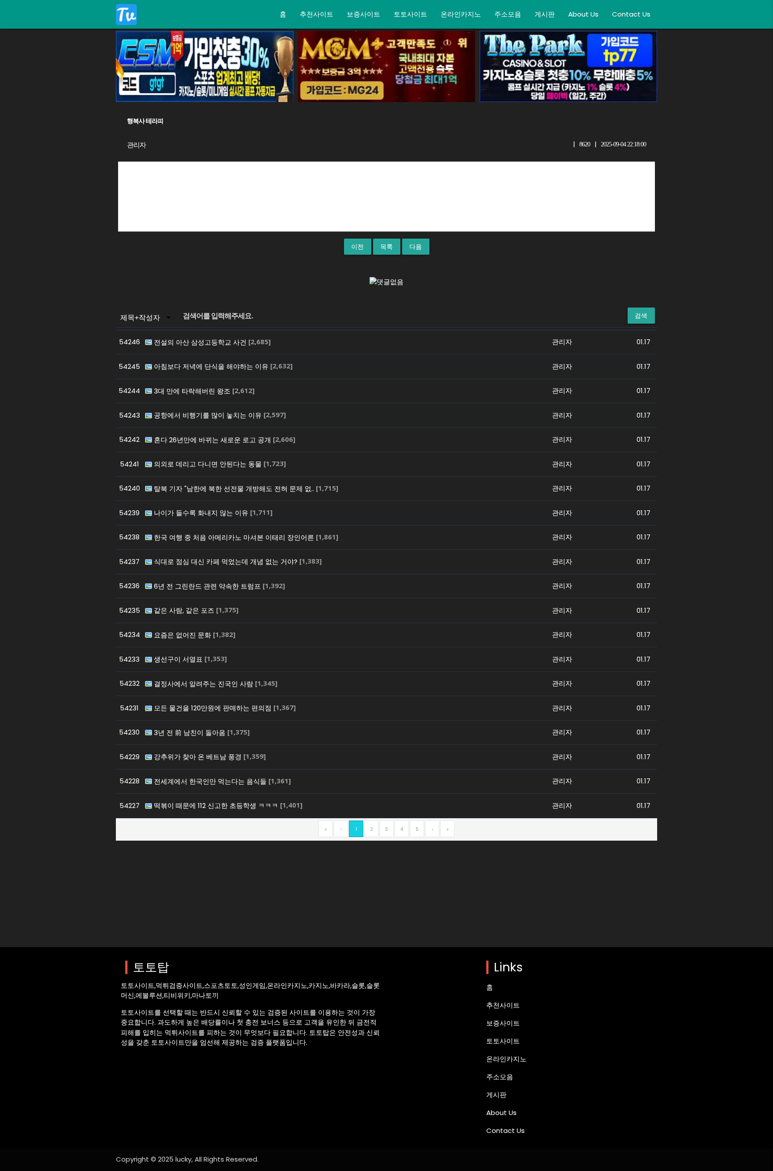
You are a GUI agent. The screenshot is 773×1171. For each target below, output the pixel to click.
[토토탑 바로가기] (126, 14)
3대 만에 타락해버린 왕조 (193, 391)
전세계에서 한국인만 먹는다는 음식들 (211, 781)
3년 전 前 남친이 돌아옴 (190, 732)
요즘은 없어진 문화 (183, 635)
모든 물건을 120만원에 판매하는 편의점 (213, 708)
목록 (386, 246)
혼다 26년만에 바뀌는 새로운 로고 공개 (213, 439)
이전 (357, 246)
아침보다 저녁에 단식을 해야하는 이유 (212, 366)
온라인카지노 (461, 14)
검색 (641, 315)
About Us (583, 14)
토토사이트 (410, 14)
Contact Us (631, 14)
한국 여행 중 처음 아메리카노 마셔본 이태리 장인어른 (235, 537)
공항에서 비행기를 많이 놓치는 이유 (208, 415)
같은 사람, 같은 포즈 (185, 610)
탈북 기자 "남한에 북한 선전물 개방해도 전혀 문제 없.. (235, 488)
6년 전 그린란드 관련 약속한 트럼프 (208, 586)
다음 (415, 246)
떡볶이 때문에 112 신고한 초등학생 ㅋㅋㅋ (217, 805)
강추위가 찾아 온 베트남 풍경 (198, 756)
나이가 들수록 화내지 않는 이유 (202, 512)
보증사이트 (363, 14)
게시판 (545, 14)
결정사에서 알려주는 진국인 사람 (204, 683)
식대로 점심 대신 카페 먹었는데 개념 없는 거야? (226, 561)
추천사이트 (316, 14)
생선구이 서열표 (179, 659)
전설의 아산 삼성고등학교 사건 (201, 342)
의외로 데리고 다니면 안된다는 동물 (208, 464)
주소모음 (507, 14)
